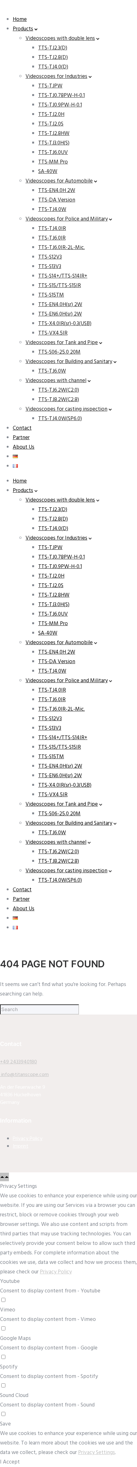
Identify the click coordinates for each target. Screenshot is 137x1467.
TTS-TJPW (50, 86)
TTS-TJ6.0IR (52, 238)
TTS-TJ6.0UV (53, 152)
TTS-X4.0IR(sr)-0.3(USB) (64, 323)
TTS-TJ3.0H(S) (53, 143)
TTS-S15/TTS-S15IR (59, 285)
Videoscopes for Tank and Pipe (61, 342)
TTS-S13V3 (49, 266)
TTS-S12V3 (50, 257)
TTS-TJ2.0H (51, 114)
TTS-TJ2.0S (50, 124)
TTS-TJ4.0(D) (53, 67)
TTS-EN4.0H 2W (56, 190)
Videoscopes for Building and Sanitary (68, 361)
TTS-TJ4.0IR (52, 228)
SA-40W (47, 171)
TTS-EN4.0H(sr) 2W (60, 304)
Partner (21, 437)
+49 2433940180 (18, 1062)
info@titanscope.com (24, 1075)
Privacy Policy (27, 1139)
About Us (23, 447)
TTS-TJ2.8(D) (53, 57)
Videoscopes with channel (55, 380)
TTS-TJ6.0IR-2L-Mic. (61, 247)
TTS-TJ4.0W (52, 209)
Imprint (20, 1146)
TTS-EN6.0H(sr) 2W (60, 314)
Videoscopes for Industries (56, 76)
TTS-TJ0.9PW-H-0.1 (60, 105)
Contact (22, 428)
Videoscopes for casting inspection (66, 409)
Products (23, 29)
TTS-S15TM (51, 295)
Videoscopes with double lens (60, 38)
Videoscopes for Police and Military (66, 219)
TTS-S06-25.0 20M (59, 352)
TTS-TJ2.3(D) (52, 48)
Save (5, 1424)
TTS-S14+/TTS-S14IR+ (62, 276)
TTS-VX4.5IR (53, 333)
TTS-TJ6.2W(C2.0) (58, 390)
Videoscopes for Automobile (59, 181)
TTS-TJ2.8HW (53, 133)
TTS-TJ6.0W (52, 371)
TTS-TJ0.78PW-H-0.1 (61, 95)
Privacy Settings (96, 1452)
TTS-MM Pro (53, 162)
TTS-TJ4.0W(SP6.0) (60, 418)
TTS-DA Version (56, 200)
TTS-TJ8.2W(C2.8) (58, 399)
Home (20, 19)
